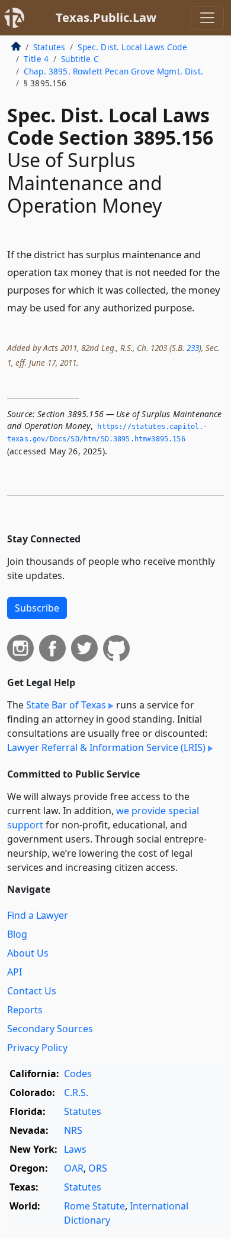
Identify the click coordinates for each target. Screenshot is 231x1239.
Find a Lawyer (37, 915)
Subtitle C (80, 58)
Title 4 (36, 58)
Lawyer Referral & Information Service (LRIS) (106, 747)
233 (193, 347)
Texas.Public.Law (106, 17)
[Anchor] (201, 307)
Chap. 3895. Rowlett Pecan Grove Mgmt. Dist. (113, 71)
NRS (73, 1130)
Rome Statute (94, 1205)
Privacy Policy (37, 1047)
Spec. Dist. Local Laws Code (132, 47)
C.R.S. (76, 1092)
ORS (97, 1168)
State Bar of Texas (66, 704)
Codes (78, 1073)
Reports (25, 1009)
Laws (75, 1149)
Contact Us (31, 990)
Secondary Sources (50, 1028)
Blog (17, 934)
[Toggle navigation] (207, 18)
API (14, 971)
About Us (28, 953)
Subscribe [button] (37, 607)
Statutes (49, 47)
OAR (74, 1168)
